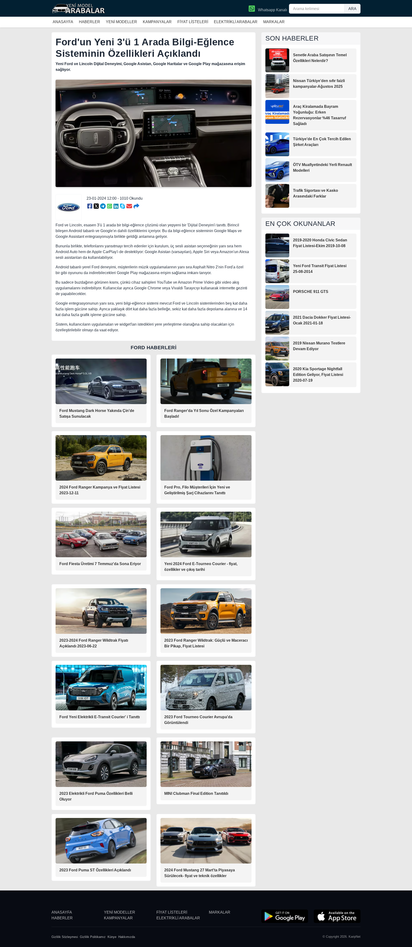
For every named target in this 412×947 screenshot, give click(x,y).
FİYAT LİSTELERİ (192, 22)
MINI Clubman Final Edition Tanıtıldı (196, 793)
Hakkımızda (126, 937)
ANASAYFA (63, 22)
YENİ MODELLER (121, 22)
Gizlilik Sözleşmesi (65, 937)
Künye (112, 937)
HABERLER (89, 22)
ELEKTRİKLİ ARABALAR (236, 22)
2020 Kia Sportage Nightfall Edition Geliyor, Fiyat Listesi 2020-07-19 (318, 374)
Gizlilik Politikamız (93, 937)
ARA (352, 9)
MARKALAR (274, 22)
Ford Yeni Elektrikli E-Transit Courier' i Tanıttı (99, 717)
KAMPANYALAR (157, 22)
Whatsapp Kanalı (272, 10)
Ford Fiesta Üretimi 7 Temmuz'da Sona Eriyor (100, 564)
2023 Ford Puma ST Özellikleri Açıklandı (95, 870)
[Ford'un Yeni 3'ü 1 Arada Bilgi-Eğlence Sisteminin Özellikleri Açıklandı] (89, 206)
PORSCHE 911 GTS (310, 292)
